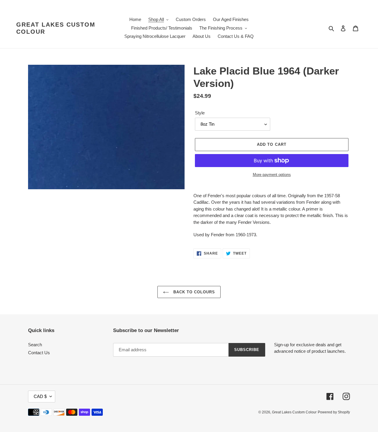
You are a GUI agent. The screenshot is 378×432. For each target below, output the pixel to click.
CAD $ (40, 396)
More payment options (272, 174)
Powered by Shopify (334, 412)
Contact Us (39, 352)
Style (200, 112)
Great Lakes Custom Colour (55, 28)
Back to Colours (193, 292)
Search (35, 344)
